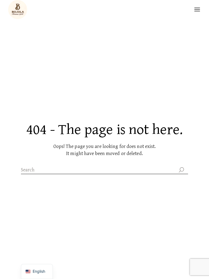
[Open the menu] (197, 9)
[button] (200, 228)
